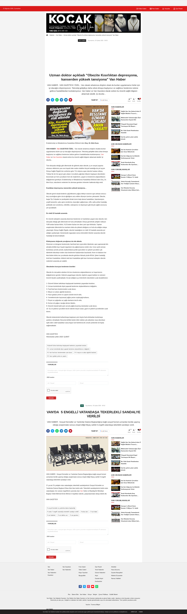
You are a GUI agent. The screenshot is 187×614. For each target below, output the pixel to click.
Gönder (51, 398)
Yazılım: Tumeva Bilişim (93, 604)
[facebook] (48, 100)
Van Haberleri (67, 569)
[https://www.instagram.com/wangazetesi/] (88, 586)
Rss (69, 594)
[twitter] (52, 100)
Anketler (113, 567)
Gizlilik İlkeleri (113, 594)
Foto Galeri (155, 8)
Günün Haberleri (100, 572)
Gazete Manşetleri (117, 572)
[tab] (51, 364)
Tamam (141, 612)
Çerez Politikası (103, 594)
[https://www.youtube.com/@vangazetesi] (92, 586)
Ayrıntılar (134, 612)
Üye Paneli (178, 8)
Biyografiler (82, 575)
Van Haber (59, 35)
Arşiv (96, 575)
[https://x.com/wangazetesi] (84, 586)
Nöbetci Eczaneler (116, 575)
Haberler (52, 35)
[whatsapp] (57, 100)
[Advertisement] (93, 57)
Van (58, 149)
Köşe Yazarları (83, 572)
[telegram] (61, 100)
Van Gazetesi (58, 157)
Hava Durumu (115, 569)
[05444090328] (96, 586)
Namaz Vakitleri (116, 578)
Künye (90, 594)
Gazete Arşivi (99, 578)
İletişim (95, 594)
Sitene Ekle (75, 594)
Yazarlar (167, 8)
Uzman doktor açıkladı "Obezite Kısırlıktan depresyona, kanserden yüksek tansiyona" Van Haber (91, 35)
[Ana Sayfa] (47, 35)
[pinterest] (70, 100)
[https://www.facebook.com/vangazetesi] (80, 586)
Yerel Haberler (99, 569)
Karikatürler (98, 581)
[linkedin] (66, 100)
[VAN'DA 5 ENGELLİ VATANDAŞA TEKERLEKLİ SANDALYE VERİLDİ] (77, 453)
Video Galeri (142, 8)
